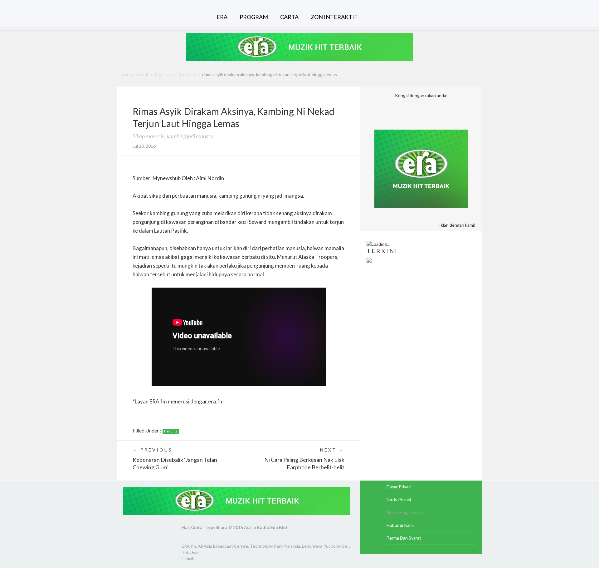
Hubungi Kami (400, 525)
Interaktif (164, 74)
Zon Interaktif (135, 74)
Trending (187, 74)
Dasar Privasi (399, 486)
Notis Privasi (399, 499)
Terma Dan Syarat (404, 538)
